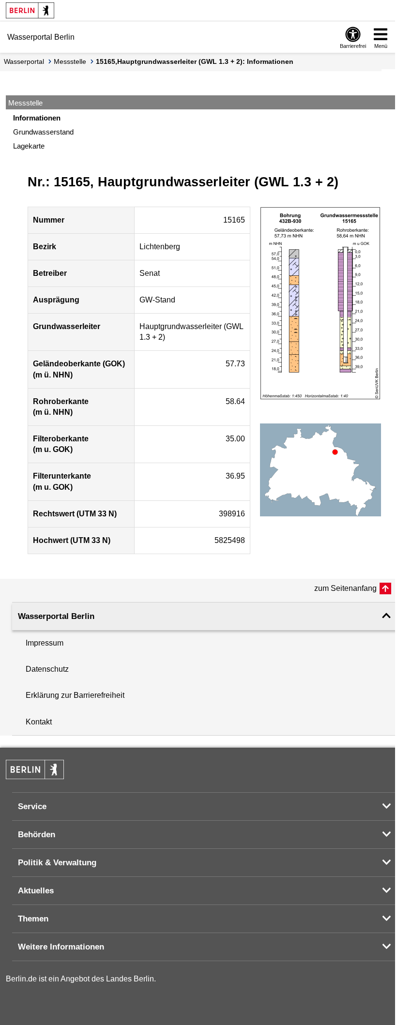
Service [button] (32, 806)
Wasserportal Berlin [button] (56, 616)
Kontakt (39, 722)
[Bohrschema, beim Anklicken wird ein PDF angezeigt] (320, 303)
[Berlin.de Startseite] (30, 10)
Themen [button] (33, 918)
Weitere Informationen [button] (61, 946)
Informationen (37, 118)
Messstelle (70, 61)
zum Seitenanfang (345, 588)
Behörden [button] (36, 834)
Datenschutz (47, 669)
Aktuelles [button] (36, 890)
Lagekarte (29, 146)
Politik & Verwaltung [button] (57, 862)
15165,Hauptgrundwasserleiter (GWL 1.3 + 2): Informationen (194, 61)
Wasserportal (24, 61)
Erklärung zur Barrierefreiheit (75, 695)
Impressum (44, 643)
